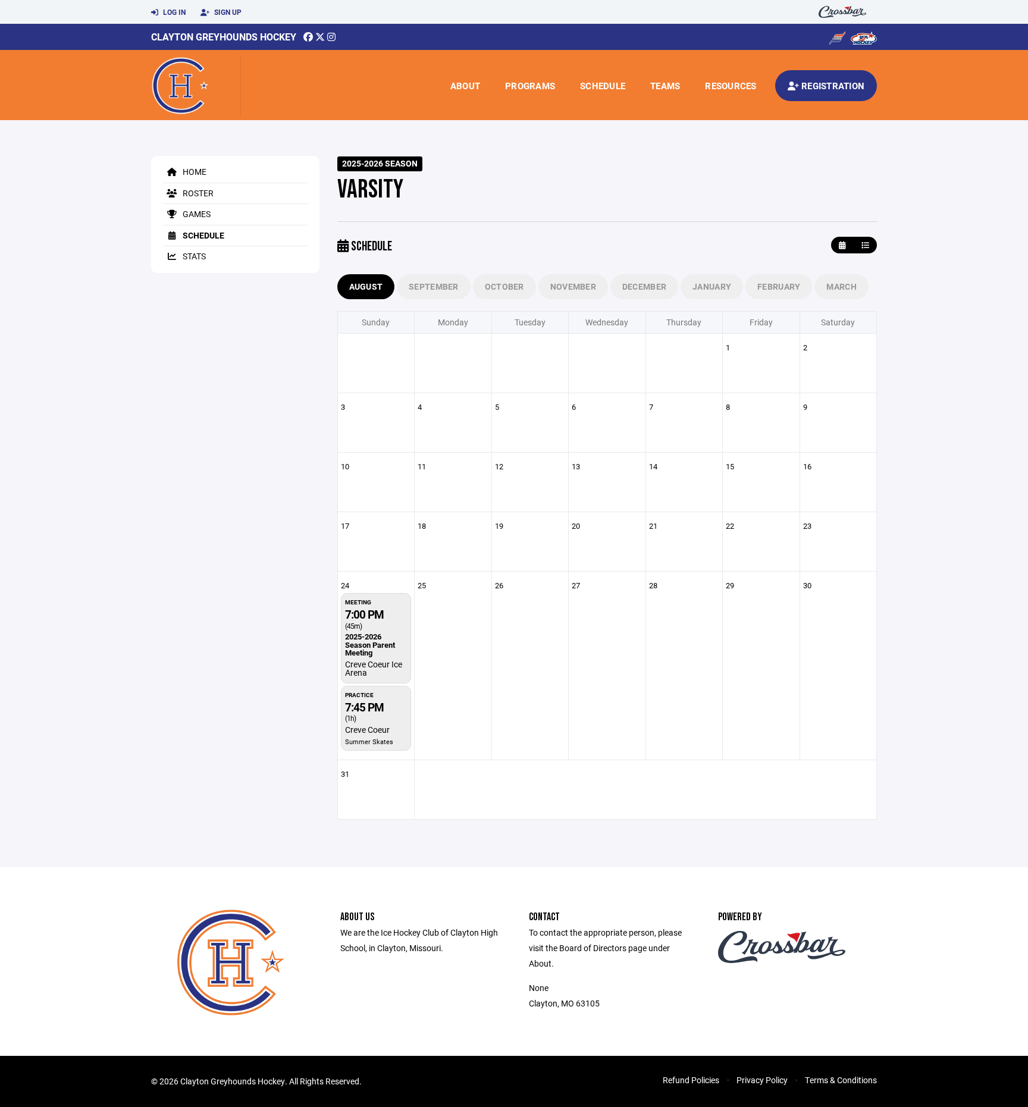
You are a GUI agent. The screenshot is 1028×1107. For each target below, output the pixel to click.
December (644, 286)
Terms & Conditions (841, 1080)
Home (193, 171)
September (434, 286)
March (841, 286)
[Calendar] (842, 245)
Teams (665, 86)
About (465, 86)
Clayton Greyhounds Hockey (223, 36)
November (573, 286)
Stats (193, 256)
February (778, 286)
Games (196, 213)
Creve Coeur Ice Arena (373, 668)
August (366, 286)
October (504, 286)
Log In (173, 12)
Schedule (602, 86)
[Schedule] (865, 245)
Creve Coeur (367, 729)
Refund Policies (691, 1080)
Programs (530, 86)
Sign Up (227, 12)
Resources (730, 86)
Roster (197, 193)
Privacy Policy (762, 1080)
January (711, 286)
